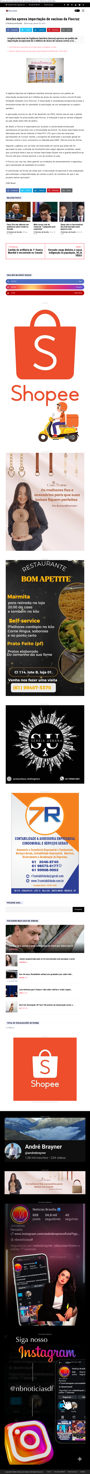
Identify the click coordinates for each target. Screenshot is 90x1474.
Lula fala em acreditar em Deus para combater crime (32, 47)
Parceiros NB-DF (34, 5)
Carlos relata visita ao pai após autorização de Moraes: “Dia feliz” (38, 51)
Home (49, 1471)
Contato (82, 1471)
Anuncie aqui (48, 5)
